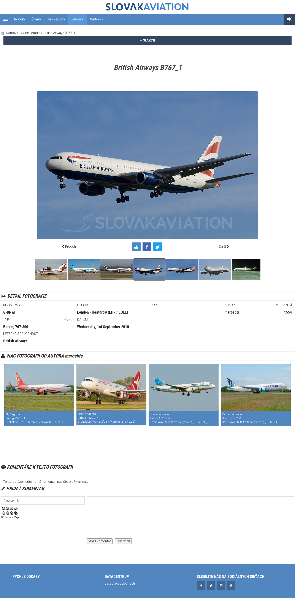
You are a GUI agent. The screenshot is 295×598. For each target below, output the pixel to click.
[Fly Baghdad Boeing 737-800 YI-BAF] (39, 387)
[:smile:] (3, 508)
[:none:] (3, 513)
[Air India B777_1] (182, 269)
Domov (11, 33)
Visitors (95, 19)
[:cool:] (7, 508)
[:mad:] (7, 513)
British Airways (15, 341)
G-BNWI (9, 312)
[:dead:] (15, 513)
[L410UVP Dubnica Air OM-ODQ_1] (51, 269)
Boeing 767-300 (15, 326)
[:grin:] (11, 508)
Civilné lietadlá (30, 33)
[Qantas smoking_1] (215, 269)
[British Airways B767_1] (149, 269)
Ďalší (222, 246)
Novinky (19, 19)
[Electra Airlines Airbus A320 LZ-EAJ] (111, 387)
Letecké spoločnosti (120, 583)
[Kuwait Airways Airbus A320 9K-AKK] (184, 387)
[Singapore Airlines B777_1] (116, 269)
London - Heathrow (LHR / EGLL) (102, 312)
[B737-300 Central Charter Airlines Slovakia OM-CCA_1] (83, 269)
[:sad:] (11, 513)
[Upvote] (137, 248)
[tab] (147, 40)
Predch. (71, 246)
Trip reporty (56, 19)
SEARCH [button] (148, 40)
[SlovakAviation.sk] (147, 7)
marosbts (232, 312)
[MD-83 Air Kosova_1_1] (246, 269)
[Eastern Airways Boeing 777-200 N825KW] (256, 387)
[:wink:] (15, 508)
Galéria (76, 19)
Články (36, 19)
